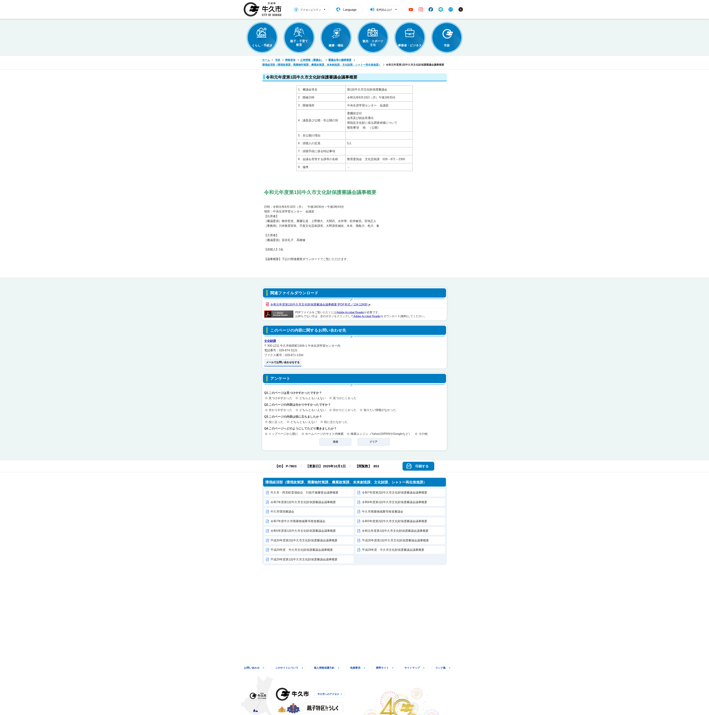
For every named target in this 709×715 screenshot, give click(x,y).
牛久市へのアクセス (328, 694)
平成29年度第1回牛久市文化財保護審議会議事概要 (304, 559)
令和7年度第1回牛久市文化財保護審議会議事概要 (303, 502)
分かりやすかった (280, 410)
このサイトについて (286, 667)
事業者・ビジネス (410, 45)
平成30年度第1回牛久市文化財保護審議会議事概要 (395, 540)
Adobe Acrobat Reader (350, 312)
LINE (440, 9)
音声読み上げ (384, 9)
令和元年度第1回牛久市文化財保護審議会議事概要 (395, 530)
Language (350, 9)
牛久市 (292, 694)
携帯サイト (382, 667)
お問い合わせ (252, 667)
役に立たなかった (336, 422)
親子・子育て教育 (299, 43)
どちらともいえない (312, 398)
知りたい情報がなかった (380, 410)
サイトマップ (412, 667)
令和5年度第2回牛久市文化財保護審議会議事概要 (394, 521)
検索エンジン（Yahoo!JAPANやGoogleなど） (381, 433)
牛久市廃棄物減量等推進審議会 (382, 511)
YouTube (411, 9)
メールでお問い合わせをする (283, 362)
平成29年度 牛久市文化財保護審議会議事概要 (301, 549)
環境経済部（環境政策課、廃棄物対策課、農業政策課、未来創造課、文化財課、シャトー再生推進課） (321, 64)
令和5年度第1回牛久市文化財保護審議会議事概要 (303, 530)
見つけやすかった (280, 398)
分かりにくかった (345, 410)
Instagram (420, 9)
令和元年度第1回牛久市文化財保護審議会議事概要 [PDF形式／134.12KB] (318, 304)
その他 (423, 433)
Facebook (430, 9)
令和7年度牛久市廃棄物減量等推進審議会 (297, 521)
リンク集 (440, 667)
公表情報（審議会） (311, 59)
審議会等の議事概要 (340, 59)
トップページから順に (283, 433)
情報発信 (290, 59)
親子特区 (323, 708)
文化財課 (270, 340)
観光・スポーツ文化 (373, 43)
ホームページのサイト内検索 (324, 433)
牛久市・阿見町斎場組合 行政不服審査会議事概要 (304, 492)
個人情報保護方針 (324, 667)
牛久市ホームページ (263, 9)
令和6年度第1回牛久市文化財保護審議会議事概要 (394, 502)
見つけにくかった (345, 398)
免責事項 (355, 667)
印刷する (422, 466)
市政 (447, 45)
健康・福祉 (336, 45)
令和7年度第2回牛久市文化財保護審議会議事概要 (394, 492)
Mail (450, 9)
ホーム (266, 59)
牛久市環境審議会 (282, 511)
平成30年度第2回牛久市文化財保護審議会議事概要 (304, 540)
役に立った (276, 422)
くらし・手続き (262, 45)
